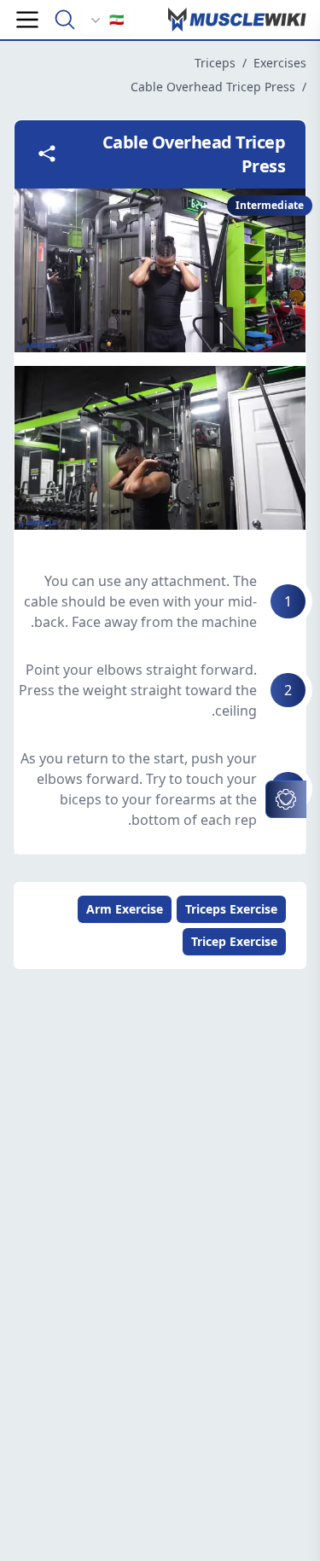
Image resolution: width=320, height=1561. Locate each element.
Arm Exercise (124, 909)
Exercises (279, 63)
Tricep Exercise (234, 941)
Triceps (215, 63)
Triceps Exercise (231, 909)
